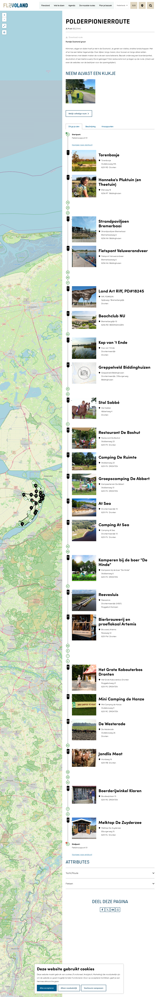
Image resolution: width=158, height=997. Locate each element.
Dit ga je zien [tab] (73, 126)
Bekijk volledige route (78, 113)
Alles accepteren (47, 988)
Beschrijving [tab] (90, 126)
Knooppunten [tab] (107, 126)
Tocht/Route (72, 873)
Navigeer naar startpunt (82, 145)
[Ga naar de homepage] (15, 5)
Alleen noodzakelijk (69, 988)
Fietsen (69, 883)
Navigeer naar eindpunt (82, 854)
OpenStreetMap (9, 996)
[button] (31, 509)
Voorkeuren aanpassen (93, 988)
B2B (134, 5)
